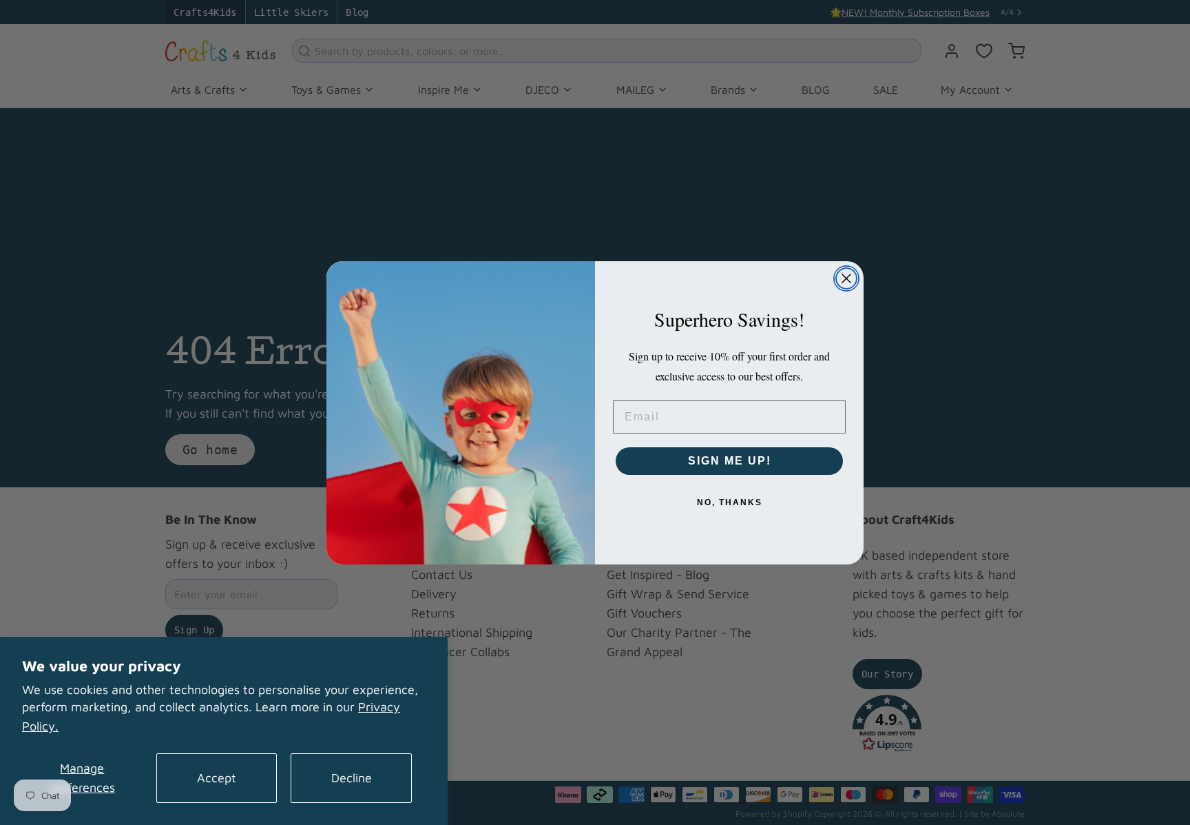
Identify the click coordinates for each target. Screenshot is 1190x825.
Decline (351, 778)
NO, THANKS (729, 502)
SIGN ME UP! (729, 461)
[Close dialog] (846, 278)
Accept (216, 778)
